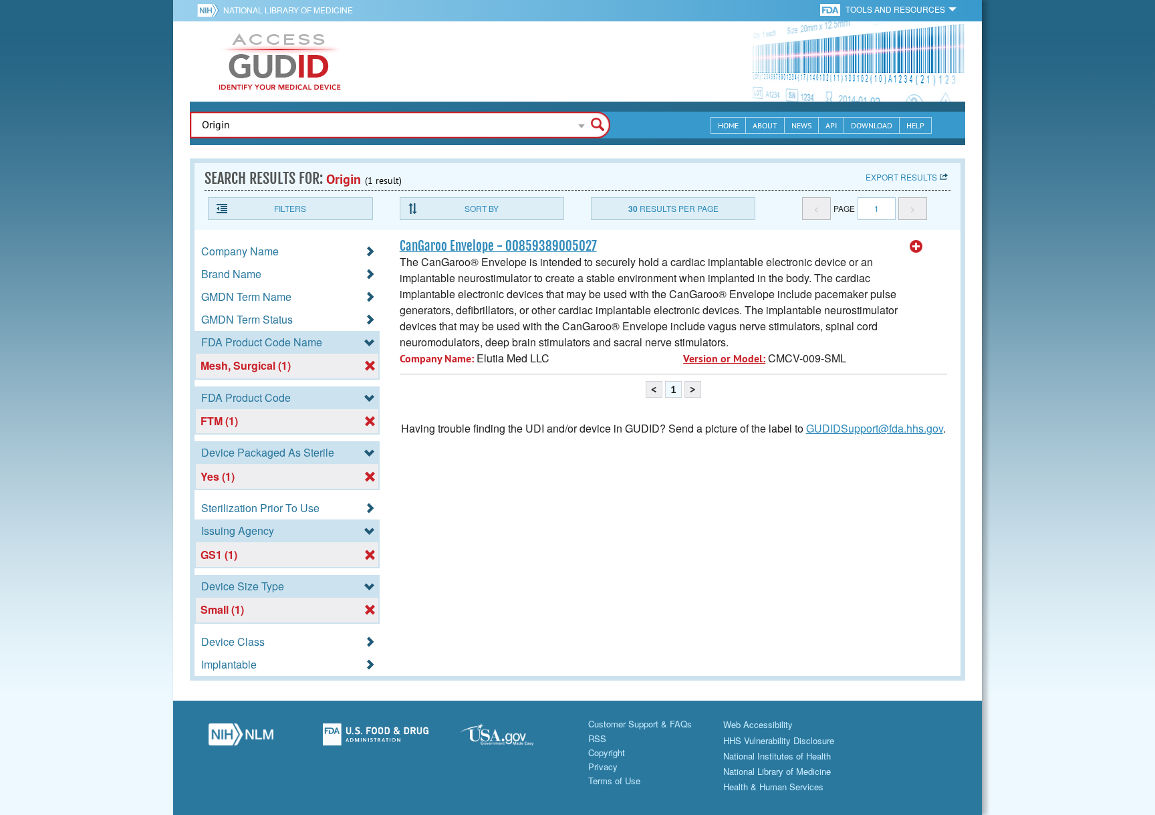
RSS (597, 738)
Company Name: (437, 359)
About (765, 125)
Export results (901, 177)
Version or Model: (724, 359)
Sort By (482, 208)
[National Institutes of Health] (210, 10)
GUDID (280, 61)
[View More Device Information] (916, 246)
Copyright (606, 752)
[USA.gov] (510, 738)
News (801, 125)
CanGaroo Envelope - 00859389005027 (498, 246)
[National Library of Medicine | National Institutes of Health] (240, 738)
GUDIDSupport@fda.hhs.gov (874, 428)
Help (915, 125)
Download (871, 125)
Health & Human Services (773, 786)
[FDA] (831, 9)
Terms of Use (614, 780)
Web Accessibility (758, 724)
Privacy (603, 766)
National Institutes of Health (777, 755)
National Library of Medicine (288, 9)
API (831, 125)
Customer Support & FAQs (640, 723)
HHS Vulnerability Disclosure (778, 740)
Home (728, 125)
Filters (290, 208)
